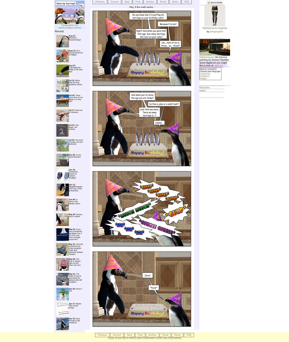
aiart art (219, 65)
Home (175, 1)
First (137, 1)
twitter (202, 90)
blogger (203, 78)
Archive (150, 1)
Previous (100, 1)
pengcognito (216, 31)
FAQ (186, 1)
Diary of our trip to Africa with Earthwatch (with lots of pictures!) (144, 337)
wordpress (204, 76)
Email (163, 1)
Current (115, 1)
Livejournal (205, 74)
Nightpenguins (207, 57)
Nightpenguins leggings (215, 28)
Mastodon (204, 87)
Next (127, 1)
